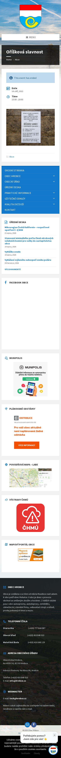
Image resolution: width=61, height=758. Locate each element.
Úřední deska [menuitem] (13, 187)
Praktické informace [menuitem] (18, 193)
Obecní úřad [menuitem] (12, 181)
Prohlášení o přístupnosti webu (30, 733)
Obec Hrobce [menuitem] (13, 176)
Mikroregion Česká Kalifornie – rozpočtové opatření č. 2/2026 (27, 228)
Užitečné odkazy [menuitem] (15, 198)
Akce (17, 59)
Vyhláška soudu (12, 251)
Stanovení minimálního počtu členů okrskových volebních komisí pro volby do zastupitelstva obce (29, 241)
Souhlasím (25, 753)
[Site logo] (30, 27)
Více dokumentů (13, 269)
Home (9, 59)
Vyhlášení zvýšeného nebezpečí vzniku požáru (28, 259)
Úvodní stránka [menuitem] (14, 170)
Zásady (37, 753)
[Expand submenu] (54, 176)
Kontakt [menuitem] (10, 209)
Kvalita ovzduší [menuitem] (14, 204)
